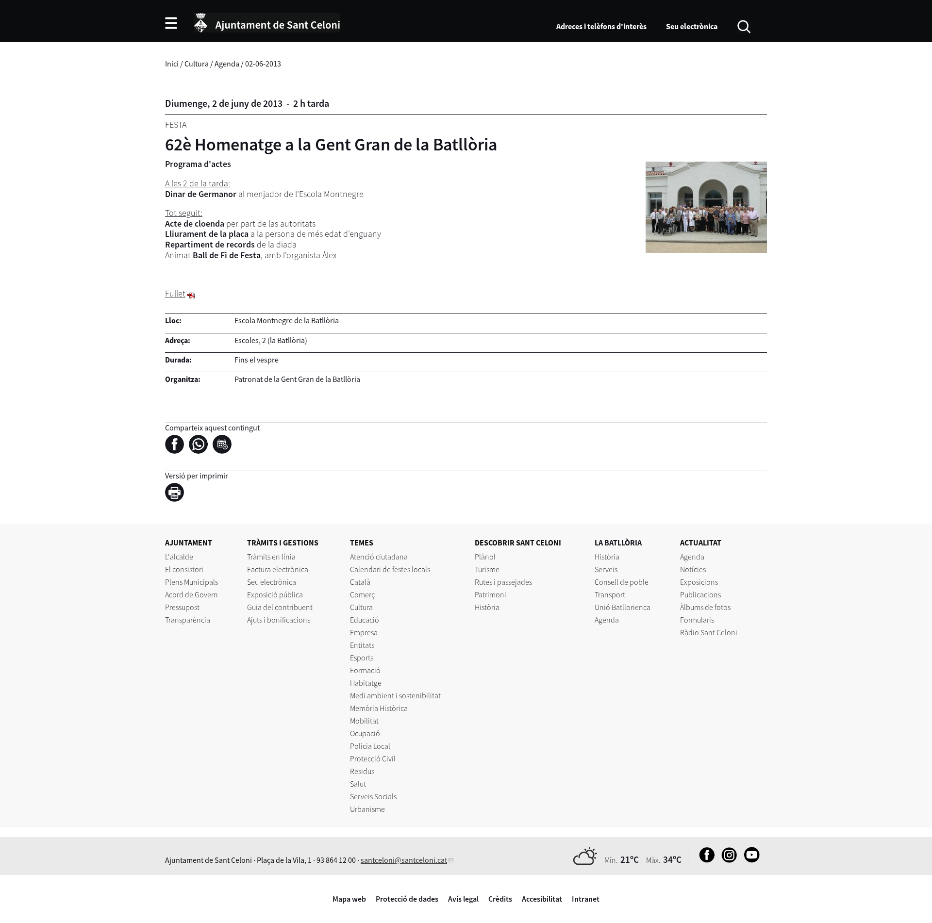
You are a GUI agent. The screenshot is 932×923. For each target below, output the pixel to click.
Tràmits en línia (271, 556)
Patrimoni (490, 594)
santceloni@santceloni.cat (404, 860)
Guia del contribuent (280, 607)
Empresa (364, 632)
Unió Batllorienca (622, 607)
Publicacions (700, 594)
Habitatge (366, 683)
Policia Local (370, 746)
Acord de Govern (191, 594)
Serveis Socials (373, 796)
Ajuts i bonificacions (278, 620)
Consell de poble (622, 582)
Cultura (196, 63)
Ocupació (365, 733)
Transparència (187, 620)
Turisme (487, 569)
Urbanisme (367, 809)
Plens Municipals (191, 582)
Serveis (606, 569)
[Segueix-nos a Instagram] (726, 860)
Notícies (693, 569)
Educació (364, 620)
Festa (175, 124)
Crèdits (500, 899)
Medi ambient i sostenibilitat (395, 695)
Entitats (362, 645)
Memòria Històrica (379, 708)
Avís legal (463, 899)
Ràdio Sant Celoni (708, 632)
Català (360, 582)
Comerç (362, 594)
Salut (358, 784)
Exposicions (699, 582)
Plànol (485, 556)
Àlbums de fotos (705, 607)
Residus (362, 771)
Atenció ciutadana (379, 556)
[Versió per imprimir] (177, 494)
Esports (361, 657)
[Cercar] (744, 26)
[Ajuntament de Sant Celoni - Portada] (267, 21)
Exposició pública (275, 594)
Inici (172, 63)
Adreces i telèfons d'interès (601, 26)
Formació (365, 670)
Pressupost (182, 607)
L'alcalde (179, 556)
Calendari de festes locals (390, 569)
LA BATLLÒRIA (618, 542)
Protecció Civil (373, 758)
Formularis (697, 620)
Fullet (175, 293)
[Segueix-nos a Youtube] (749, 860)
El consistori (184, 569)
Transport (610, 594)
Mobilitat (364, 720)
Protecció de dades (407, 899)
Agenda (227, 63)
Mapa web (349, 899)
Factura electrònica (277, 569)
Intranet (585, 899)
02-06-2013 (263, 63)
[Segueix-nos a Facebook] (704, 860)
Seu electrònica (691, 26)
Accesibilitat (542, 899)
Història (487, 607)
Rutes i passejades (503, 582)
